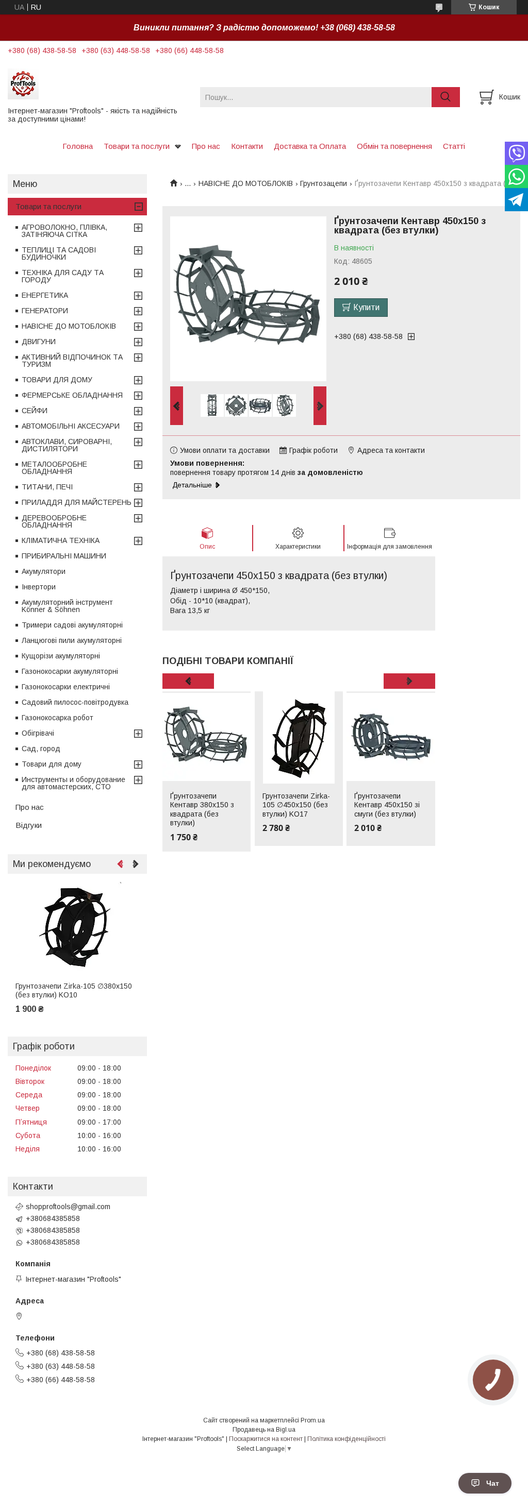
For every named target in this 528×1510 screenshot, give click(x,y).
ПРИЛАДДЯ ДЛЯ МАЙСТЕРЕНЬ (76, 502)
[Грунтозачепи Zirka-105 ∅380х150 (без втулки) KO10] (77, 927)
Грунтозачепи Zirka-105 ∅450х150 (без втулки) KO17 (296, 805)
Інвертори (39, 587)
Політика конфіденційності (346, 1439)
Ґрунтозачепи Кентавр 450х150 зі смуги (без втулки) (387, 805)
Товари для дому (51, 764)
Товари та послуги (137, 146)
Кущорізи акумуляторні (61, 656)
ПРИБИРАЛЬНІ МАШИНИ (64, 556)
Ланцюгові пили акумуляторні (72, 640)
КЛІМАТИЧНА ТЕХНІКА (61, 540)
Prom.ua (313, 1420)
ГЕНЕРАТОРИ (45, 311)
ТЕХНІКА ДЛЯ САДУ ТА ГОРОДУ (63, 276)
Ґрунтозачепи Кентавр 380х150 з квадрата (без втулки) (202, 809)
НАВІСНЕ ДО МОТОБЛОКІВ (246, 183)
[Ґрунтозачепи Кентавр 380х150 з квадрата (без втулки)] (206, 737)
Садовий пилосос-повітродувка (75, 702)
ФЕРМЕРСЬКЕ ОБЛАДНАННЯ (72, 395)
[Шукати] (446, 97)
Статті (454, 146)
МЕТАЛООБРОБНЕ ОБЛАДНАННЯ (54, 468)
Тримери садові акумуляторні (72, 625)
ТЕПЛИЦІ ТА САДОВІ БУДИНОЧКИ (59, 253)
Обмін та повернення (394, 146)
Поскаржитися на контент (266, 1439)
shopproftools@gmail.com (68, 1206)
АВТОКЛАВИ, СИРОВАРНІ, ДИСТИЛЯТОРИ (67, 445)
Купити (366, 307)
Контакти (247, 146)
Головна (77, 146)
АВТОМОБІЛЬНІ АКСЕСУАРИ (71, 426)
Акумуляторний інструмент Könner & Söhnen (67, 606)
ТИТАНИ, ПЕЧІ (47, 487)
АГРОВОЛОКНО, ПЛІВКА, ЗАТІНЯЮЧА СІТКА (64, 231)
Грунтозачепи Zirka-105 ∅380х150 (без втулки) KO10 (73, 990)
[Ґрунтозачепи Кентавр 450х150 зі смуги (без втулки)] (390, 737)
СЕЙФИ (34, 410)
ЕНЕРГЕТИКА (45, 295)
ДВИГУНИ (39, 341)
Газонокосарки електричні (66, 687)
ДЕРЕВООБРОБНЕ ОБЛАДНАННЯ (54, 521)
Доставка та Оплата (310, 146)
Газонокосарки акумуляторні (70, 671)
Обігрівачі (38, 733)
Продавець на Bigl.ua (264, 1429)
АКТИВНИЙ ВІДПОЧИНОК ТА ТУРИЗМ (72, 360)
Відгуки (28, 825)
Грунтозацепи (323, 183)
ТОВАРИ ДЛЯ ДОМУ (57, 380)
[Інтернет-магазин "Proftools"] (97, 83)
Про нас (206, 146)
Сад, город (41, 748)
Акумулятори (43, 571)
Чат (492, 1483)
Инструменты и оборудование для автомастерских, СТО (73, 783)
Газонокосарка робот (57, 718)
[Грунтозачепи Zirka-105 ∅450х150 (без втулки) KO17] (299, 737)
